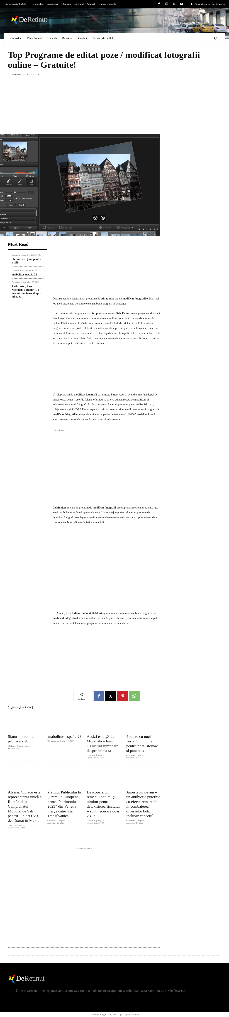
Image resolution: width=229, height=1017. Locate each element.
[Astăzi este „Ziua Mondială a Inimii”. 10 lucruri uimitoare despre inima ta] (104, 720)
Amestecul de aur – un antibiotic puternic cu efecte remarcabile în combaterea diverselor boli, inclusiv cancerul (143, 804)
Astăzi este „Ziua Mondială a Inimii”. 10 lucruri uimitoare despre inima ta (26, 291)
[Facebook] (159, 4)
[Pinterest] (122, 696)
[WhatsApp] (134, 696)
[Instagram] (166, 4)
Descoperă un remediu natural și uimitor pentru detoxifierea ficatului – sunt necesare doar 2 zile (103, 804)
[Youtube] (181, 4)
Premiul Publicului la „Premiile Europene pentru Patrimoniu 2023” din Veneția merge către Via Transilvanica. (64, 804)
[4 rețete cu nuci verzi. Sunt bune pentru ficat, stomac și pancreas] (143, 720)
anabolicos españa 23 (24, 274)
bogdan (101, 755)
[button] (215, 38)
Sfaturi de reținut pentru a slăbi (21, 738)
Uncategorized (18, 270)
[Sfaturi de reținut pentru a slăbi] (25, 720)
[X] (174, 4)
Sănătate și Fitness (19, 255)
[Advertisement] (114, 103)
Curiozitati (16, 282)
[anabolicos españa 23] (64, 720)
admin (28, 746)
